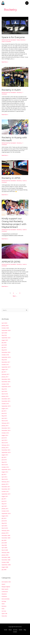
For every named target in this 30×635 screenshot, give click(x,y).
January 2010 (5, 533)
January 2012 (5, 484)
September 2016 (6, 386)
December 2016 (6, 379)
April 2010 (4, 525)
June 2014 (4, 437)
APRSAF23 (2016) (11, 261)
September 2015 (6, 406)
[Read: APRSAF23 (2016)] (15, 251)
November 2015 (6, 401)
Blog (25, 629)
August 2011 (5, 496)
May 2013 (4, 462)
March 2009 (5, 550)
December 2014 (6, 428)
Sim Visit (4, 611)
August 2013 (5, 455)
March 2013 (5, 464)
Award (3, 584)
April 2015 (4, 418)
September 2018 (6, 357)
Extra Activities (5, 599)
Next (15, 296)
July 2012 (4, 474)
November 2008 (6, 560)
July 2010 (4, 518)
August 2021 (5, 340)
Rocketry (22, 40)
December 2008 (6, 557)
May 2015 (4, 416)
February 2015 (5, 423)
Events (20, 629)
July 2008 (4, 569)
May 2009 (4, 545)
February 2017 (5, 374)
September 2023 (6, 330)
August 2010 (5, 516)
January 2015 (5, 425)
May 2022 (4, 335)
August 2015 (5, 408)
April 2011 (4, 506)
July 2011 (4, 498)
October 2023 (5, 328)
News (18, 40)
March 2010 (5, 528)
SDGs (3, 608)
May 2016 (4, 389)
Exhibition (4, 596)
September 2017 (6, 367)
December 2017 (6, 362)
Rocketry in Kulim (11, 90)
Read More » (5, 62)
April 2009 (4, 547)
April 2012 (4, 477)
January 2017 (5, 376)
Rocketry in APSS (11, 178)
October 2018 (5, 354)
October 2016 (5, 384)
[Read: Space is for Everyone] (15, 25)
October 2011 (5, 491)
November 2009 (6, 538)
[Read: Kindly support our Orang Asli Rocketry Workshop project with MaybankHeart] (15, 207)
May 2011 (4, 503)
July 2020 (4, 342)
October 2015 (5, 403)
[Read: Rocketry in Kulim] (15, 76)
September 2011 (6, 494)
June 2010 (4, 520)
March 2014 (5, 442)
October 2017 (5, 364)
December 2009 (6, 535)
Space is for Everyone (13, 37)
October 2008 (5, 562)
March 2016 (5, 394)
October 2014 (5, 433)
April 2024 (4, 323)
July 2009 (4, 540)
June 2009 (4, 542)
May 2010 (4, 523)
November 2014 (6, 430)
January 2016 (5, 396)
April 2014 (4, 440)
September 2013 (6, 452)
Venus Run (4, 616)
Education (4, 594)
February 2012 (5, 481)
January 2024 (5, 325)
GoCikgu (4, 601)
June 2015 (4, 413)
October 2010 (5, 511)
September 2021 (6, 337)
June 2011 (4, 501)
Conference (5, 591)
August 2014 (5, 435)
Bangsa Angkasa (6, 586)
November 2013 (6, 450)
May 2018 (4, 359)
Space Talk (4, 613)
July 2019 (4, 347)
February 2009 (5, 552)
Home (5, 629)
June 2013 (4, 459)
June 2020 (4, 345)
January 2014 (5, 447)
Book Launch (5, 589)
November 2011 (6, 489)
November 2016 (6, 381)
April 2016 (4, 391)
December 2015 (6, 398)
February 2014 (5, 445)
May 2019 (4, 350)
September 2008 (6, 564)
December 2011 (6, 486)
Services (15, 629)
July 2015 (4, 411)
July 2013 (4, 457)
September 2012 (6, 469)
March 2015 (5, 420)
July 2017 (4, 372)
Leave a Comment (6, 41)
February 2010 (5, 530)
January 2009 (5, 555)
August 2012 (5, 472)
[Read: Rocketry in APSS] (15, 167)
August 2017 (5, 369)
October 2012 (5, 467)
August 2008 (5, 567)
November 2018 (6, 352)
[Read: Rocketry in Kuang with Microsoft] (15, 127)
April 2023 (4, 332)
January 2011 (5, 508)
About (10, 629)
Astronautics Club (6, 581)
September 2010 (6, 513)
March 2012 (5, 479)
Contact (15, 631)
